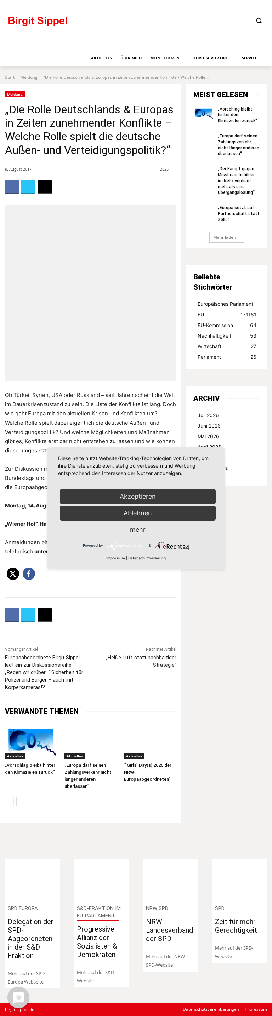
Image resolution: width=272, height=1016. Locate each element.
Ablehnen (138, 513)
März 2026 (210, 457)
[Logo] (67, 24)
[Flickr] (226, 6)
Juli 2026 (208, 415)
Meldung (29, 77)
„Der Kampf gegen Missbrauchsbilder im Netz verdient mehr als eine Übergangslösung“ (236, 180)
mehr (138, 529)
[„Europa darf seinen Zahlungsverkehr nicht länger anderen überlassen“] (90, 741)
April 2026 (209, 447)
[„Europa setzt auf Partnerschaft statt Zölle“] (203, 212)
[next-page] (20, 801)
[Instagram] (238, 6)
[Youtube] (262, 6)
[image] (32, 879)
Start (10, 77)
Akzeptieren (138, 496)
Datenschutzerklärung (147, 558)
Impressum (115, 558)
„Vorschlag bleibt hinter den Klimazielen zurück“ (237, 115)
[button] (258, 20)
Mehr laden (224, 237)
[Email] (45, 187)
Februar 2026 (213, 468)
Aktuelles (15, 756)
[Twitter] (250, 6)
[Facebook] (215, 6)
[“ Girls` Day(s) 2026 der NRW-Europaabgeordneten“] (150, 741)
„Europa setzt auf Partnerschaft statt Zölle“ (239, 213)
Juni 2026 (209, 426)
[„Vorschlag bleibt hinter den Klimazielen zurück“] (31, 741)
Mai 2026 (208, 436)
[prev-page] (9, 801)
